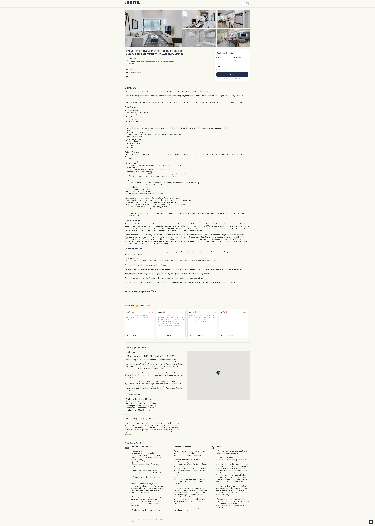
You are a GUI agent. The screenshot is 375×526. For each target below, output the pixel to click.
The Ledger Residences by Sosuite (162, 51)
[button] (218, 373)
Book (232, 75)
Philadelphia (133, 51)
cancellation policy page (183, 510)
